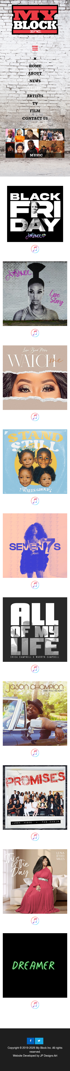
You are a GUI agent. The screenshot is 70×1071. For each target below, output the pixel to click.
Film (35, 111)
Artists (35, 96)
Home (35, 66)
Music (35, 88)
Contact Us (35, 118)
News (35, 81)
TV (35, 103)
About (35, 73)
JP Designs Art (48, 1056)
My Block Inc (43, 1048)
